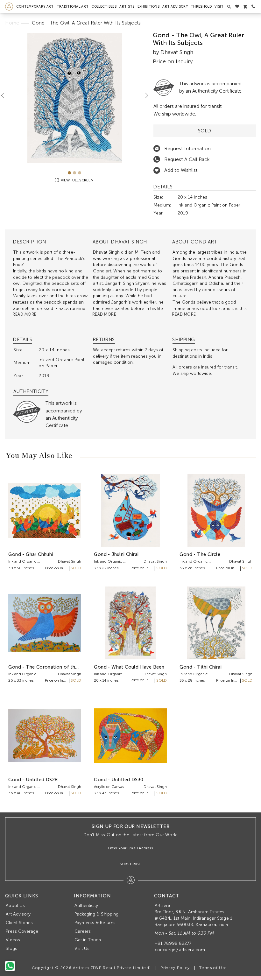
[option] (74, 98)
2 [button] (74, 172)
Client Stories (19, 922)
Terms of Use (213, 967)
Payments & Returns (95, 922)
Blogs (11, 948)
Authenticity (86, 905)
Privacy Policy (175, 967)
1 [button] (69, 172)
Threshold (201, 6)
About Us (15, 905)
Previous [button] (5, 95)
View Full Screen (76, 180)
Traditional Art (73, 6)
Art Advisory (175, 6)
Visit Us (81, 948)
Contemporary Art (35, 6)
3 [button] (79, 172)
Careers (82, 931)
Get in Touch (87, 940)
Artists (126, 6)
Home (12, 23)
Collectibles (103, 6)
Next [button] (144, 95)
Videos (13, 940)
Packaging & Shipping (96, 914)
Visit (219, 6)
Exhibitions (148, 6)
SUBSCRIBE (130, 864)
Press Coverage (22, 931)
